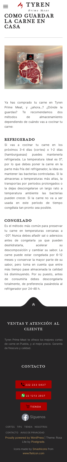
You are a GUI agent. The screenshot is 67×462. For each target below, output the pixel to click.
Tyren (37, 6)
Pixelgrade (37, 441)
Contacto (12, 432)
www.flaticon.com (33, 453)
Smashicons (40, 448)
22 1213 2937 (35, 395)
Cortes (10, 426)
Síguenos (37, 417)
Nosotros (41, 426)
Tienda (35, 406)
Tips (19, 426)
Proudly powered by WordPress (24, 437)
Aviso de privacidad (32, 432)
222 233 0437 (35, 384)
